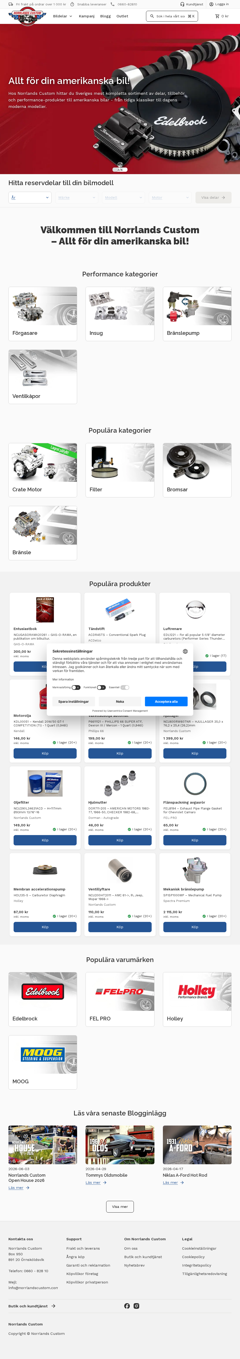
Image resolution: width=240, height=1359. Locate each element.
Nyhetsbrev (134, 1265)
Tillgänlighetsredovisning (204, 1273)
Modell (111, 197)
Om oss (131, 1248)
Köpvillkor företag (82, 1273)
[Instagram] (136, 1306)
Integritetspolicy (196, 1265)
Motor (157, 197)
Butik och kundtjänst (143, 1257)
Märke (64, 197)
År (13, 197)
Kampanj (86, 16)
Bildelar (60, 16)
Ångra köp (75, 1257)
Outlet (122, 16)
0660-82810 (127, 4)
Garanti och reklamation (88, 1265)
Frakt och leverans (83, 1248)
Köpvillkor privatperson (87, 1282)
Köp (45, 666)
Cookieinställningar (199, 1248)
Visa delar (210, 197)
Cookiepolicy (193, 1257)
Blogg (105, 16)
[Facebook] (127, 1306)
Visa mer (120, 1206)
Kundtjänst (194, 4)
